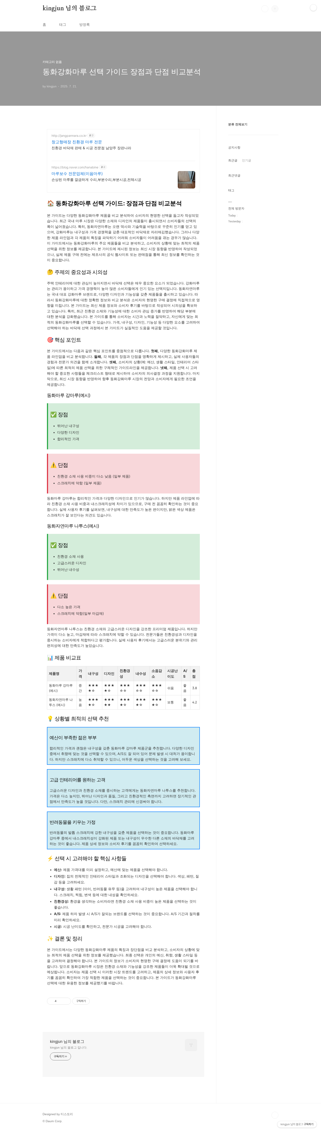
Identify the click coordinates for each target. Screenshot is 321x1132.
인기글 (246, 160)
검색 (265, 8)
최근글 (232, 160)
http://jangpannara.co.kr (69, 135)
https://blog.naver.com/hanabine (75, 167)
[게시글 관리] (66, 1001)
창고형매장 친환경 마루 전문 (77, 142)
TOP (274, 1115)
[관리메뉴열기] (313, 7)
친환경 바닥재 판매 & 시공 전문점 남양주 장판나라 (91, 148)
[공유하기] (60, 1001)
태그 (62, 24)
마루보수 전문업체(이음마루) (77, 173)
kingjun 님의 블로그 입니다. (68, 1047)
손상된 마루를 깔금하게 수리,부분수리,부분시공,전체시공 (96, 179)
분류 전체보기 (237, 124)
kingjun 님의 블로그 (70, 8)
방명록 (84, 24)
